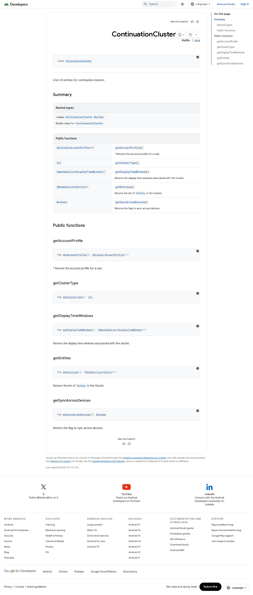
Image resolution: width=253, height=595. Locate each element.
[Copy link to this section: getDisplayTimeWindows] (96, 316)
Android (8, 524)
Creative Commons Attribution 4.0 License (144, 457)
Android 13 (134, 546)
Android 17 (134, 524)
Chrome (63, 571)
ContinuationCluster (79, 60)
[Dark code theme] (198, 57)
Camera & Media (55, 541)
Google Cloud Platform (103, 571)
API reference (177, 539)
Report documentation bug (226, 530)
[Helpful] (192, 21)
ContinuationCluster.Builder (84, 117)
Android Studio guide (181, 528)
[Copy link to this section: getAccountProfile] (86, 241)
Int (59, 162)
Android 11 (134, 557)
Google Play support (222, 535)
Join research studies (223, 541)
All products (130, 571)
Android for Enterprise (16, 530)
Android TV (93, 546)
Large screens (94, 524)
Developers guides (180, 533)
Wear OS (92, 530)
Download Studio (179, 544)
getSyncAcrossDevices (130, 202)
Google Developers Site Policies (108, 461)
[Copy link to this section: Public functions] (88, 226)
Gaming (50, 524)
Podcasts (9, 557)
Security (8, 535)
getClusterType (125, 162)
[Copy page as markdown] (191, 35)
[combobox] (159, 4)
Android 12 (134, 552)
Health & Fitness (54, 535)
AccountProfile (80, 147)
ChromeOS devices (97, 535)
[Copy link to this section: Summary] (75, 95)
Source (8, 541)
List (72, 187)
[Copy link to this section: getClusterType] (81, 283)
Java (197, 40)
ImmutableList (66, 171)
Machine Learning (55, 530)
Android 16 (135, 530)
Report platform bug (222, 524)
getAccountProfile (127, 147)
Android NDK (177, 550)
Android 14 (135, 541)
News (7, 546)
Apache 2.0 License (60, 461)
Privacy (49, 546)
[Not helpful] (197, 21)
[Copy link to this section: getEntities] (74, 358)
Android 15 (134, 535)
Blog (6, 552)
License (19, 586)
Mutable (63, 187)
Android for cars (96, 541)
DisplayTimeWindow (88, 171)
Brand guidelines (36, 586)
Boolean (62, 202)
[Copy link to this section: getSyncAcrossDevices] (94, 401)
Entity (80, 187)
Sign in (245, 4)
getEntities (123, 187)
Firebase (79, 571)
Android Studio (226, 4)
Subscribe (211, 586)
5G (47, 552)
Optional (62, 147)
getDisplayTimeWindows (130, 171)
